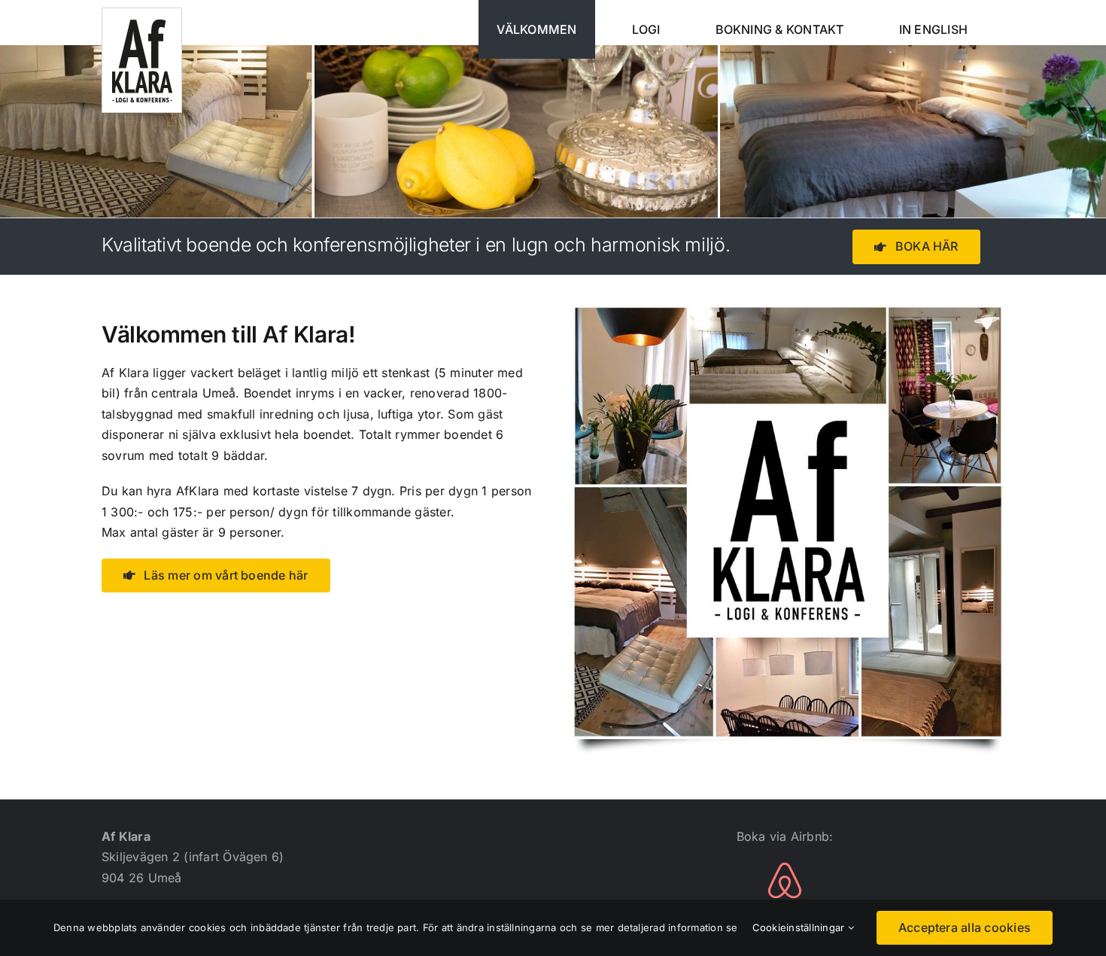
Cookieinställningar (800, 927)
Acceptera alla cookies (964, 927)
